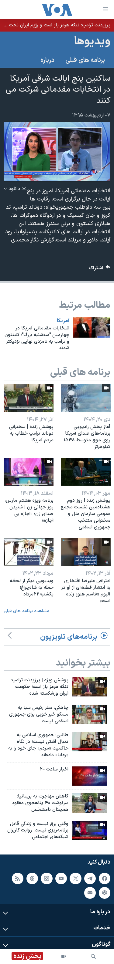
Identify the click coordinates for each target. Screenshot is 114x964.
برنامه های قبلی (85, 60)
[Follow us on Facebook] (104, 878)
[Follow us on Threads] (32, 878)
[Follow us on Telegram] (90, 878)
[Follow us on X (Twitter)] (75, 878)
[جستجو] (93, 956)
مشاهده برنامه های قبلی (26, 611)
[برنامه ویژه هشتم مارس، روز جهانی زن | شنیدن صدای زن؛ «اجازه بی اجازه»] (29, 472)
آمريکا (63, 321)
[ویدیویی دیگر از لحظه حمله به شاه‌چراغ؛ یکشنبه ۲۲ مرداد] (29, 552)
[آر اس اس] (17, 878)
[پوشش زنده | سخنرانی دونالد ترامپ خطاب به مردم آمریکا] (29, 398)
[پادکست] (104, 892)
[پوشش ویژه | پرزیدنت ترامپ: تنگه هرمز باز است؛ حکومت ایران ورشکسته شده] (89, 686)
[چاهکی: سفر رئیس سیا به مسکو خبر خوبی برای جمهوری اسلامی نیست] (89, 714)
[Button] (100, 269)
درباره (47, 60)
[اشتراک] (90, 892)
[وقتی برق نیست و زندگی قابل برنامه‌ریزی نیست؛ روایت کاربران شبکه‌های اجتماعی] (89, 830)
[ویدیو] (64, 956)
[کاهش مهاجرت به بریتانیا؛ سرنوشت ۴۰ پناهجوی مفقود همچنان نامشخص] (89, 803)
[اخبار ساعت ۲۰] (89, 776)
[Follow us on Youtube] (61, 878)
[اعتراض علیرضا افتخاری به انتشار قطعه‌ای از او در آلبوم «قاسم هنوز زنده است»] (86, 552)
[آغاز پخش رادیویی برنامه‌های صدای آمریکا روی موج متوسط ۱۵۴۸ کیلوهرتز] (86, 398)
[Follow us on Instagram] (46, 878)
